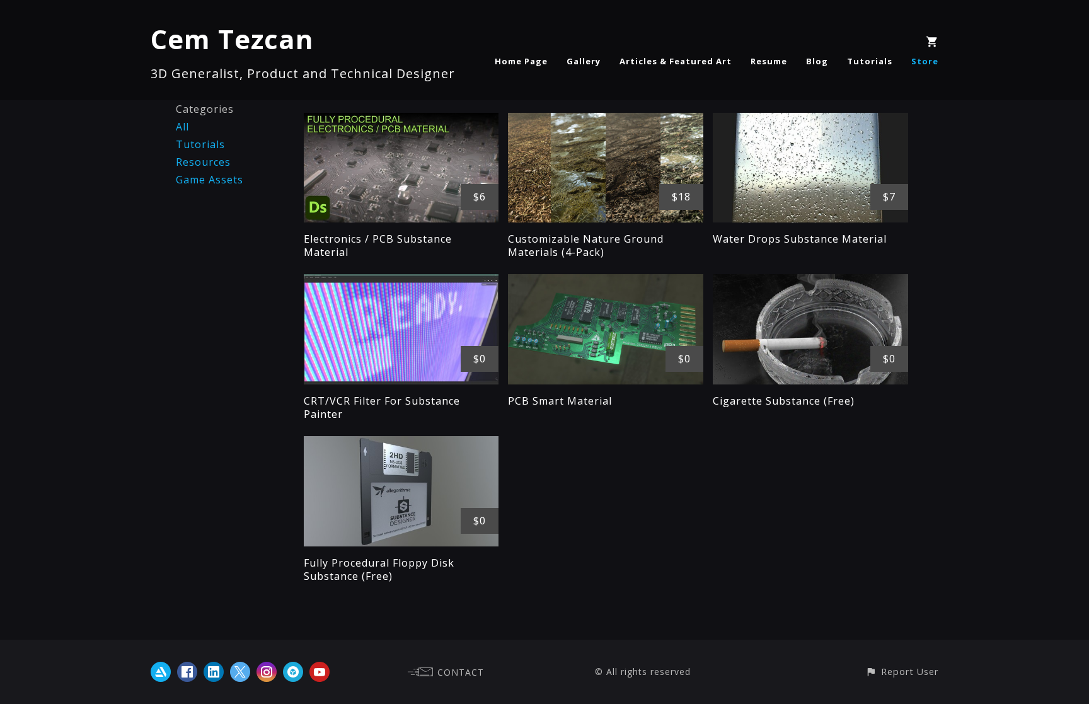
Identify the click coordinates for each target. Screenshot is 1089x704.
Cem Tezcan (232, 39)
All (182, 127)
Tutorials (869, 61)
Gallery (584, 61)
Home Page (521, 61)
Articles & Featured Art (675, 61)
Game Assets (209, 180)
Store (924, 61)
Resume (769, 61)
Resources (203, 162)
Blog (817, 61)
